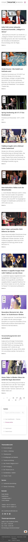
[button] (3, 539)
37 (17, 398)
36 (13, 398)
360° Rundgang (7, 466)
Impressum (8, 428)
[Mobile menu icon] (24, 2)
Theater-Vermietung (8, 486)
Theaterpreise (7, 454)
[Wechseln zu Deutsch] (25, 532)
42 (15, 400)
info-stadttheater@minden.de (10, 511)
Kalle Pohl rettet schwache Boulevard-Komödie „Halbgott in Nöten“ (13, 29)
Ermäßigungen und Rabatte (10, 457)
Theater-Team (7, 476)
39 (24, 398)
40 (9, 400)
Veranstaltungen (7, 448)
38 (20, 398)
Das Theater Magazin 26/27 (10, 463)
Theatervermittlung (8, 460)
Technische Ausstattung (9, 483)
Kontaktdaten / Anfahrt (9, 472)
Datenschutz (8, 431)
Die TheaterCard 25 (8, 469)
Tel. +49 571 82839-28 (8, 530)
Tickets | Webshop (8, 451)
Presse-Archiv (9, 422)
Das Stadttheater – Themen (12, 419)
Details (3, 45)
